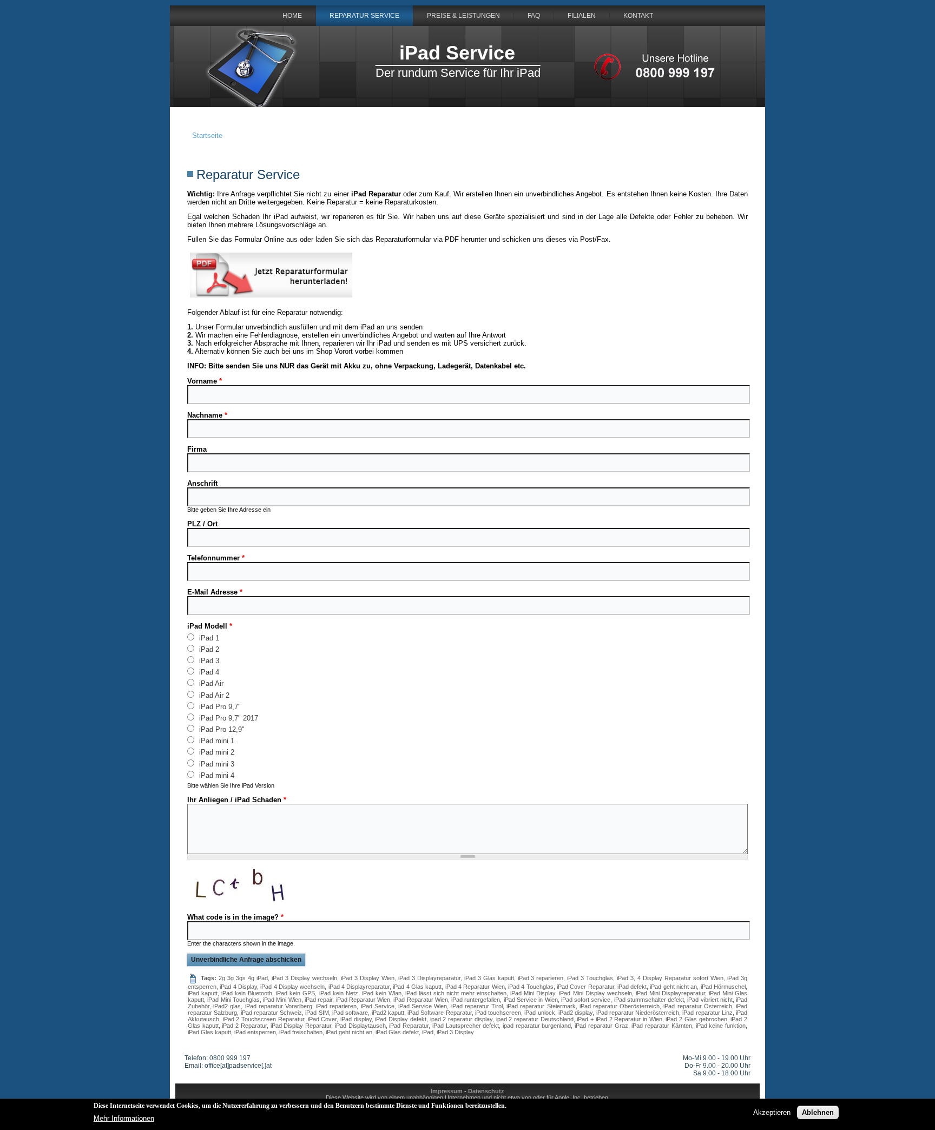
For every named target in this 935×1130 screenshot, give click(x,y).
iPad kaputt (203, 993)
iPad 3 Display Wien (367, 978)
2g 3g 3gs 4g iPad (243, 978)
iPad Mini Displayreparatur (670, 993)
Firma (197, 449)
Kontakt (638, 15)
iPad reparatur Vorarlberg (278, 1006)
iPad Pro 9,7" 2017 (227, 718)
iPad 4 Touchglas (531, 986)
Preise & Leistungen (463, 15)
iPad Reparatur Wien (363, 999)
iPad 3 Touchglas (590, 978)
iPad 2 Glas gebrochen (696, 1019)
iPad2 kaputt (388, 1012)
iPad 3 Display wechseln (304, 978)
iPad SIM (316, 1012)
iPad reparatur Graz (601, 1025)
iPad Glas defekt (397, 1032)
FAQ (534, 15)
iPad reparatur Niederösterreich (638, 1012)
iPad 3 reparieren (541, 978)
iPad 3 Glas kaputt (489, 978)
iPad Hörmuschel (723, 986)
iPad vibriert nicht (710, 999)
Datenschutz (486, 1091)
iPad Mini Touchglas (233, 999)
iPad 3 (208, 660)
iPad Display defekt (400, 1019)
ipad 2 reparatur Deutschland (535, 1019)
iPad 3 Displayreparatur (429, 978)
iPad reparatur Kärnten (661, 1025)
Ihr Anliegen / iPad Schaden (236, 800)
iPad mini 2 (215, 752)
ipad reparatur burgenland (537, 1025)
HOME (292, 15)
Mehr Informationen (124, 1118)
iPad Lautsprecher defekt (465, 1025)
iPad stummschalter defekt (649, 999)
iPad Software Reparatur (439, 1012)
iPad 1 (208, 638)
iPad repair (318, 999)
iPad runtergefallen (475, 999)
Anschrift (202, 483)
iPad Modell (209, 626)
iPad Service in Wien (531, 999)
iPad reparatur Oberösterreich (620, 1006)
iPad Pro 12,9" (221, 729)
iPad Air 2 (213, 695)
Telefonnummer (216, 558)
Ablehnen (818, 1112)
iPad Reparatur (409, 1025)
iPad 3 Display (455, 1032)
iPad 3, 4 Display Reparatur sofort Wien (670, 978)
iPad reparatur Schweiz (271, 1012)
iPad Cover (322, 1019)
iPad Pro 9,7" (219, 706)
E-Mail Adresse (214, 592)
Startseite (207, 135)
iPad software (350, 1012)
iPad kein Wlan (381, 993)
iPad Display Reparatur (301, 1025)
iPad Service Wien (422, 1006)
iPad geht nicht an (673, 986)
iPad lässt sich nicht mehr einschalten (455, 993)
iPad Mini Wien (282, 999)
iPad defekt (632, 986)
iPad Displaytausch (360, 1025)
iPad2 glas (227, 1006)
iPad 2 (208, 649)
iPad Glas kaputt (209, 1032)
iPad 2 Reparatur (244, 1025)
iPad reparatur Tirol (477, 1006)
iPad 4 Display (238, 986)
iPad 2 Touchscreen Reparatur (263, 1019)
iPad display (356, 1019)
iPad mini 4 (215, 775)
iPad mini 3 (215, 764)
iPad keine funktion (721, 1025)
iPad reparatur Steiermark (540, 1006)
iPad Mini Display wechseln (595, 993)
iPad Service (457, 53)
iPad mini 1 (215, 740)
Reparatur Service (364, 15)
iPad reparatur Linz (707, 1012)
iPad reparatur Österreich (697, 1006)
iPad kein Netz (338, 993)
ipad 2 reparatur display (461, 1019)
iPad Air (210, 683)
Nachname (207, 415)
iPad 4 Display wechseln (292, 986)
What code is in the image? (235, 917)
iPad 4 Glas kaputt (417, 986)
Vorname (204, 381)
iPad (427, 1032)
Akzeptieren (772, 1112)
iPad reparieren (336, 1006)
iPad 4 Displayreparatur (359, 986)
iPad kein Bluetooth (246, 993)
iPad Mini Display (532, 993)
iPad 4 (208, 672)
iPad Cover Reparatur (585, 986)
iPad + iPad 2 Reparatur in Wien (619, 1019)
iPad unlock (539, 1012)
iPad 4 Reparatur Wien (475, 986)
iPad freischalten (300, 1032)
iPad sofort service (586, 999)
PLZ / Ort (202, 524)
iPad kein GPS (295, 993)
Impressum (447, 1091)
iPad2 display (575, 1012)
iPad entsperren (255, 1032)
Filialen (582, 15)
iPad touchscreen (498, 1012)
